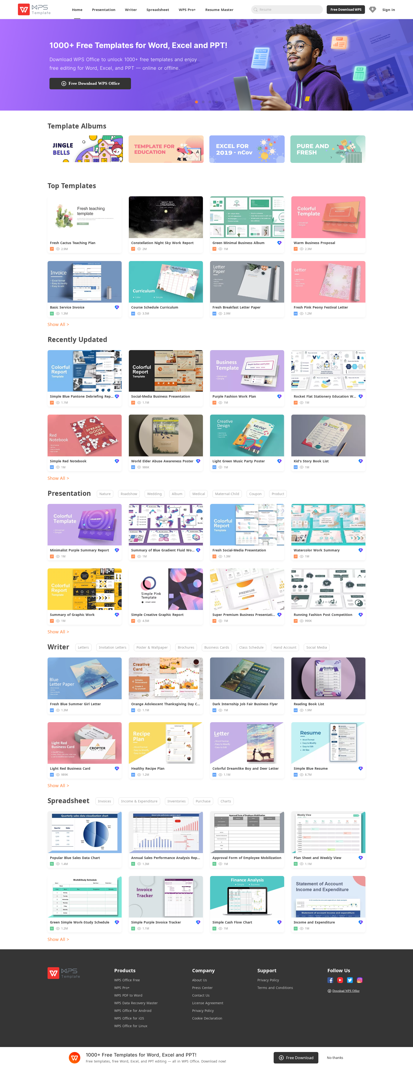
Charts (226, 801)
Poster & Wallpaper (152, 647)
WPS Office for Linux (130, 1026)
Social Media (316, 647)
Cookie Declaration (207, 1018)
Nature (105, 493)
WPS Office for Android (133, 1010)
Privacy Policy (203, 1010)
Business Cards (216, 647)
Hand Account (285, 647)
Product (278, 493)
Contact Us (201, 995)
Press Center (202, 987)
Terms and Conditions (275, 987)
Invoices (104, 801)
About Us (199, 980)
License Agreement (207, 1003)
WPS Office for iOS (129, 1018)
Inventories (177, 801)
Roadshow (129, 493)
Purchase (203, 801)
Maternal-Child (227, 493)
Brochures (186, 647)
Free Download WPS (346, 9)
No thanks (335, 1057)
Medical (198, 493)
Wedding (154, 493)
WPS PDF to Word (128, 995)
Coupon (255, 493)
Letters (83, 647)
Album (177, 493)
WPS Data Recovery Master (136, 1003)
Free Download (300, 1057)
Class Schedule (251, 647)
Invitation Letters (112, 647)
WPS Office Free (127, 980)
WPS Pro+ (122, 987)
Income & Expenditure (139, 801)
